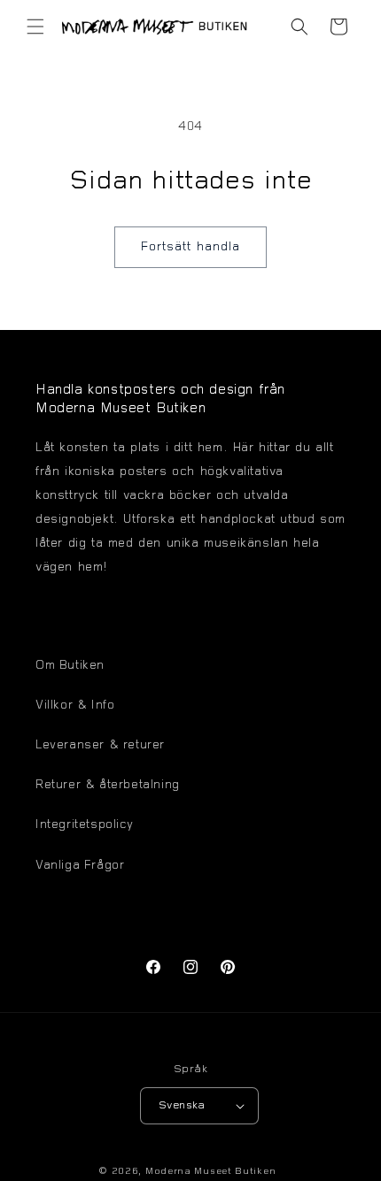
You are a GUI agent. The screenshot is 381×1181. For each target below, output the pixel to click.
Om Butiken (70, 666)
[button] (35, 26)
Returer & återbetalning (107, 785)
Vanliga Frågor (79, 866)
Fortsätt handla (190, 247)
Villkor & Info (74, 706)
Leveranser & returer (100, 746)
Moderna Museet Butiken (210, 1172)
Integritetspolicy (84, 825)
